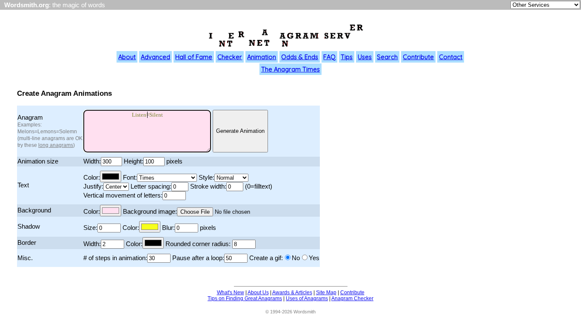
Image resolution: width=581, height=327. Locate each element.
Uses (365, 57)
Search (387, 57)
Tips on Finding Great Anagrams (245, 298)
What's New (230, 292)
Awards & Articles (292, 292)
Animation (261, 57)
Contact (450, 57)
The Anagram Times (290, 69)
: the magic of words (54, 5)
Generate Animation (240, 131)
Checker (229, 57)
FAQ (329, 57)
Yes (314, 258)
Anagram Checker (352, 298)
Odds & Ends (299, 57)
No (296, 258)
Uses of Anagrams (307, 298)
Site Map (326, 292)
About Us (258, 292)
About (127, 57)
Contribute (418, 57)
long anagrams (55, 145)
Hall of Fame (193, 57)
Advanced (155, 57)
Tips (347, 57)
